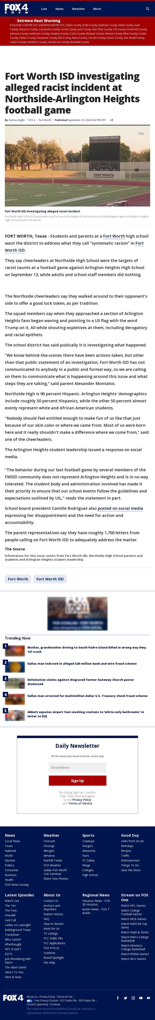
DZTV (8, 954)
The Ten (10, 905)
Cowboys (88, 841)
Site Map (49, 962)
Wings (86, 865)
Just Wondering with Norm (18, 960)
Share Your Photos (56, 878)
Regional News (95, 895)
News (10, 835)
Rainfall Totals (53, 860)
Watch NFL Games (133, 905)
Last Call (10, 920)
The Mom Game (15, 967)
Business (11, 875)
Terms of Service (80, 803)
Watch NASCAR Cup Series (134, 925)
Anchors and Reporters (52, 907)
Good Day (130, 835)
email (148, 998)
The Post (11, 910)
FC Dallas (88, 860)
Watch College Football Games (131, 912)
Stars (85, 855)
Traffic (125, 855)
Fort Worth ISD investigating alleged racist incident (42, 211)
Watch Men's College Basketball (135, 939)
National (10, 851)
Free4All (10, 915)
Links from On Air (132, 841)
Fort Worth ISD (50, 579)
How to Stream (54, 924)
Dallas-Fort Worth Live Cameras (55, 872)
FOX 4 (31, 120)
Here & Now (13, 977)
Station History (53, 914)
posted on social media (120, 508)
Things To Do (130, 865)
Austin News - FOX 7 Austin (95, 911)
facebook (118, 998)
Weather (51, 835)
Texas (9, 846)
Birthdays (127, 846)
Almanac (49, 855)
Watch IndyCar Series (135, 932)
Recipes (126, 851)
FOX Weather (52, 865)
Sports (88, 835)
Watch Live (12, 901)
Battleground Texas (18, 930)
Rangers (87, 846)
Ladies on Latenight (18, 925)
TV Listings (51, 933)
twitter (125, 998)
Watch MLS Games (133, 959)
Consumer (11, 870)
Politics (9, 865)
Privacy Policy (81, 800)
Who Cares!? (13, 939)
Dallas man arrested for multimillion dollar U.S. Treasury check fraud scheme (87, 696)
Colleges (87, 870)
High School (90, 875)
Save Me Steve (130, 870)
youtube (141, 998)
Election (10, 860)
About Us (52, 895)
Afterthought (13, 944)
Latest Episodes (19, 895)
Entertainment (130, 860)
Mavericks (88, 851)
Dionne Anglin (17, 120)
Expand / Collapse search (147, 9)
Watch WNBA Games (135, 954)
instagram (133, 998)
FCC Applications (54, 943)
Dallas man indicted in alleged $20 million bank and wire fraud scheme (82, 663)
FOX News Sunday (17, 885)
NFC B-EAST (13, 949)
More (97, 9)
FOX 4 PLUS (51, 948)
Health (9, 880)
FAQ (46, 919)
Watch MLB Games (134, 919)
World (9, 855)
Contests (49, 953)
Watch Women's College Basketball (133, 947)
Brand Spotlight (54, 958)
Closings (49, 846)
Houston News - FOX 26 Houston (96, 902)
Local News (12, 841)
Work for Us (51, 928)
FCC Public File (53, 938)
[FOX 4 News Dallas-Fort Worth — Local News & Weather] (18, 9)
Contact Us (51, 901)
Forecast (49, 841)
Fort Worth (45, 120)
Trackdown (12, 935)
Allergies (49, 851)
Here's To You (14, 972)
